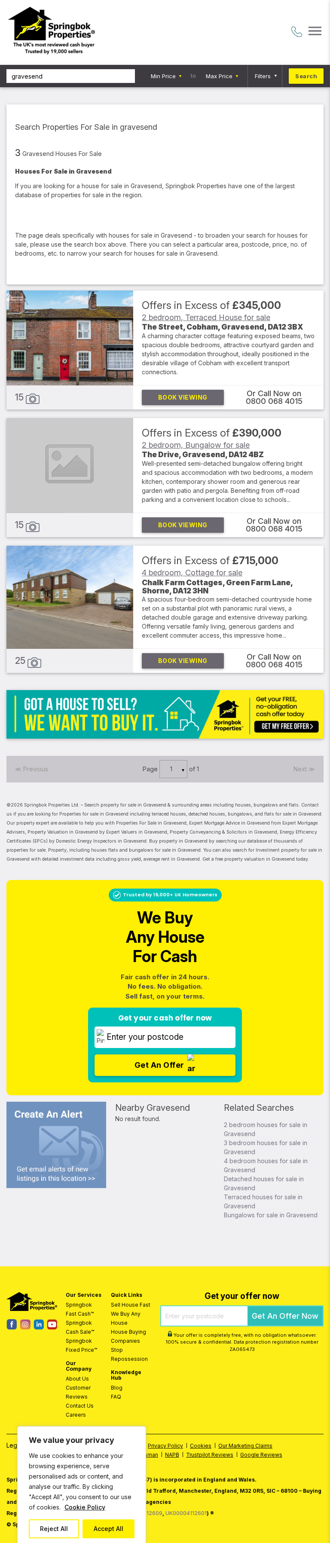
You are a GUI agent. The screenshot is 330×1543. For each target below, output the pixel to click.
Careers (76, 1415)
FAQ (116, 1396)
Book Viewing (183, 397)
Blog (116, 1387)
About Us (77, 1378)
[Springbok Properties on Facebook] (11, 1327)
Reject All (54, 1528)
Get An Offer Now (285, 1315)
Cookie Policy (84, 1507)
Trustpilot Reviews (209, 1454)
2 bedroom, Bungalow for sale (196, 444)
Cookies (200, 1445)
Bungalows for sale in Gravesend (271, 1215)
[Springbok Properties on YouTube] (52, 1327)
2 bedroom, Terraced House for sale (206, 317)
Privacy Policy (165, 1445)
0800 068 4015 (274, 401)
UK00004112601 (186, 1513)
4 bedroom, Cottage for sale (192, 572)
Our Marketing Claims (245, 1445)
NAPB (172, 1454)
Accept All (108, 1528)
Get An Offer (159, 1064)
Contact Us (80, 1405)
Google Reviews (261, 1454)
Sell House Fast (130, 1305)
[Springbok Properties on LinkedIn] (39, 1327)
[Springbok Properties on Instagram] (25, 1327)
